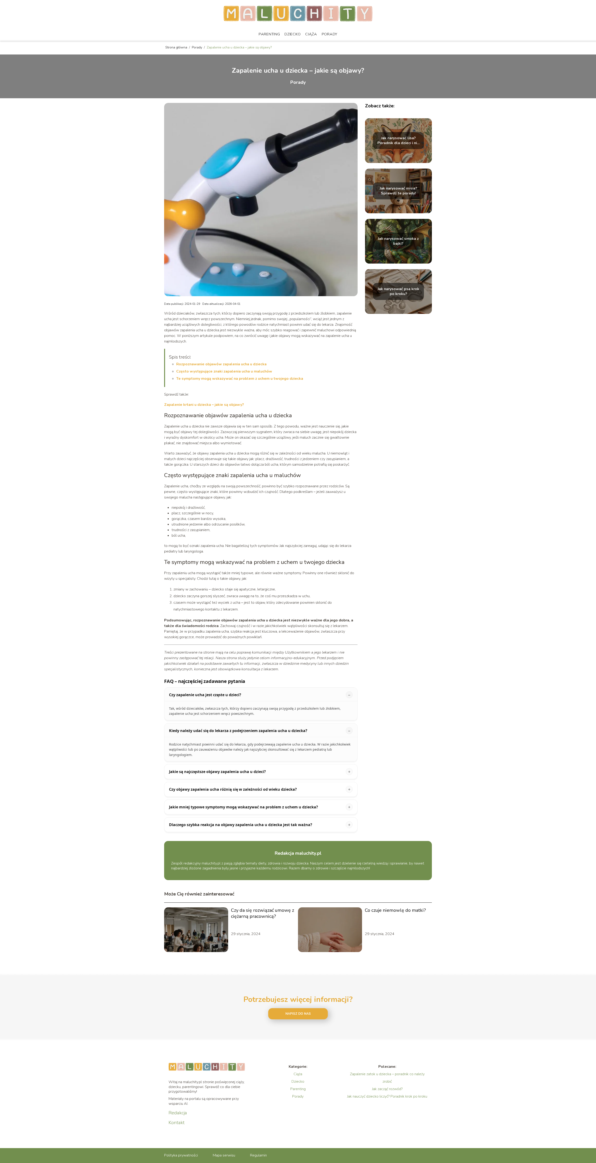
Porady (329, 34)
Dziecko (292, 34)
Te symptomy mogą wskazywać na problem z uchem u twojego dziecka (239, 378)
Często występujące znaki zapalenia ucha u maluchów (224, 371)
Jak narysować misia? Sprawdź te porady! (398, 191)
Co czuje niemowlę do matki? (395, 910)
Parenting (269, 34)
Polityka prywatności (181, 1155)
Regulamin (258, 1155)
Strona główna (176, 47)
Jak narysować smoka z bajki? (398, 241)
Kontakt (177, 1123)
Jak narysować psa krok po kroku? (398, 291)
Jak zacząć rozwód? (387, 1089)
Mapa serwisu (224, 1155)
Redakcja (178, 1113)
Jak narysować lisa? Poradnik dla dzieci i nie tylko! (398, 141)
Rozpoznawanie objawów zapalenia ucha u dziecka (221, 364)
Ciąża (311, 34)
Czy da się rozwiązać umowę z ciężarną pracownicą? (262, 913)
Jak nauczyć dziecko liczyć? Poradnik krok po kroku (387, 1096)
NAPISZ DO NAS (298, 1014)
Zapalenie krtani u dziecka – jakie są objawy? (204, 404)
